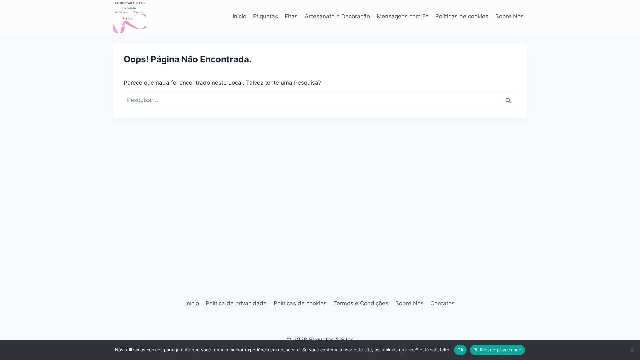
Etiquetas (265, 16)
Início (239, 16)
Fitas (291, 16)
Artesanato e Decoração (337, 16)
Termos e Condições (360, 303)
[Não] (631, 350)
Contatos (442, 303)
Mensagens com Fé (403, 16)
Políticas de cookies (461, 16)
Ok (460, 349)
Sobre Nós (509, 16)
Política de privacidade (236, 303)
